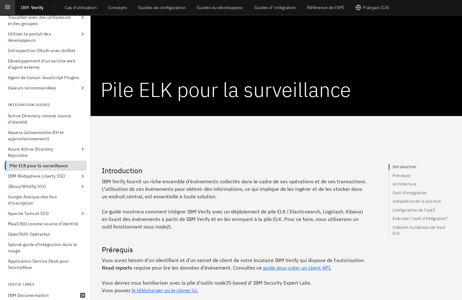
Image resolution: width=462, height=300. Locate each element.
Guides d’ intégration (275, 7)
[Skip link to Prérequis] (97, 250)
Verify (32, 7)
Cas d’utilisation (81, 7)
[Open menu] (7, 7)
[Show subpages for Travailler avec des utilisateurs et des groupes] (82, 17)
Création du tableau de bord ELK (419, 230)
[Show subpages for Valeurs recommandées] (82, 87)
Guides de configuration (161, 7)
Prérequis (401, 175)
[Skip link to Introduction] (97, 171)
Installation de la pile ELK (417, 201)
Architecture (404, 184)
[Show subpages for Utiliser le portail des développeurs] (82, 33)
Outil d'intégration (409, 193)
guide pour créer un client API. (297, 268)
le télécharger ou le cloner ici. (165, 290)
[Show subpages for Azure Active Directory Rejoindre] (82, 149)
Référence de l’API (325, 7)
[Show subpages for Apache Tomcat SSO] (82, 213)
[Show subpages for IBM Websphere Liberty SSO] (82, 176)
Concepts (117, 7)
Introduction (404, 166)
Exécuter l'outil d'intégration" (420, 218)
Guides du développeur (220, 7)
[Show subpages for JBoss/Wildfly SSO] (82, 186)
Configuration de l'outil (414, 210)
